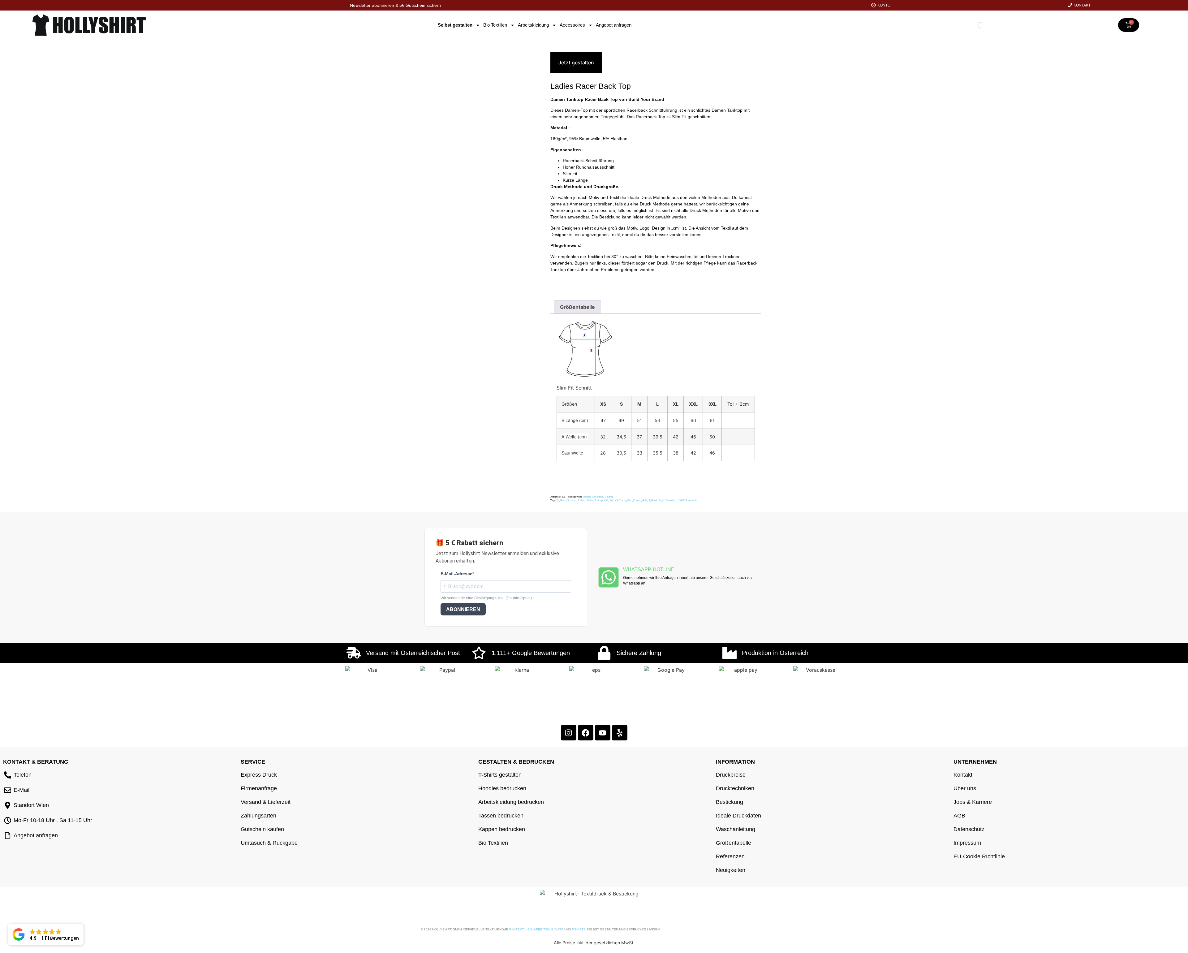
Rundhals (656, 500)
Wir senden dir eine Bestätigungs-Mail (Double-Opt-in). (487, 598)
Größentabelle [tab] (577, 307)
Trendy (622, 500)
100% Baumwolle (688, 500)
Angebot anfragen (613, 25)
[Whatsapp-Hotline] (608, 577)
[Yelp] (619, 732)
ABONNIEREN (463, 609)
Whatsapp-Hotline (648, 569)
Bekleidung (597, 496)
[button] (46, 934)
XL (557, 500)
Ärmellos (670, 500)
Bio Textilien (495, 25)
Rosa (563, 500)
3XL (611, 500)
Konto (883, 5)
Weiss (590, 500)
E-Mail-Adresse (456, 573)
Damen (637, 500)
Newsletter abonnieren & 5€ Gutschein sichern (395, 5)
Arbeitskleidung (533, 25)
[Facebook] (585, 732)
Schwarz (571, 500)
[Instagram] (568, 732)
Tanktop (587, 496)
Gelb (644, 500)
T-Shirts (609, 496)
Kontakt (1082, 5)
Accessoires (572, 25)
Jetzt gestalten (576, 62)
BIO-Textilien (520, 929)
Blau (629, 500)
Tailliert (581, 500)
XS (616, 500)
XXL (606, 500)
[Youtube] (602, 732)
